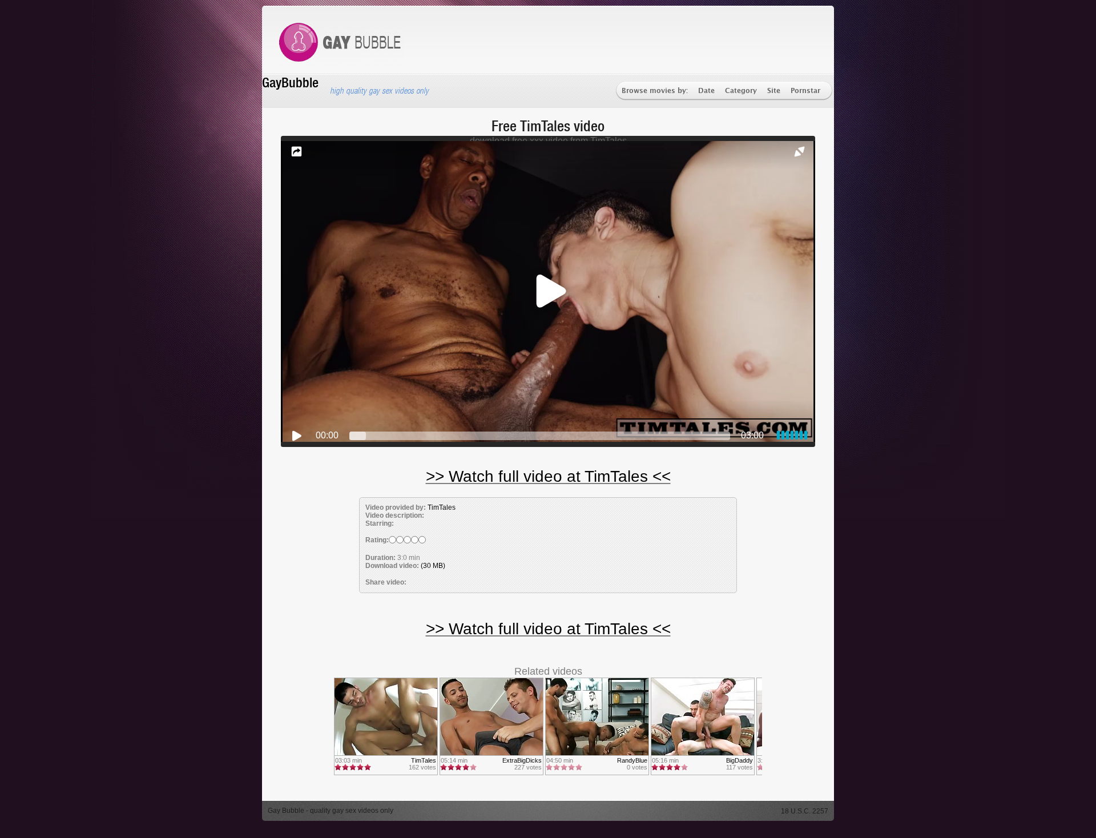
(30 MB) (433, 566)
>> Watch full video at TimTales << (548, 476)
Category (741, 91)
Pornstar (805, 91)
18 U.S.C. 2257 (804, 811)
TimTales (442, 507)
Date (706, 91)
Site (773, 91)
